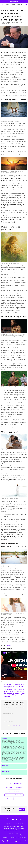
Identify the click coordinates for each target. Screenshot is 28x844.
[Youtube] (16, 841)
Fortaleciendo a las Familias (14, 795)
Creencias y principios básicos (8, 22)
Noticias (13, 4)
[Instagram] (2, 841)
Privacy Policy (14, 837)
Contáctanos (5, 837)
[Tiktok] (11, 841)
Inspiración (19, 4)
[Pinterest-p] (25, 841)
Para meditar (18, 783)
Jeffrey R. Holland (19, 22)
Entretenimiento (14, 791)
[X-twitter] (20, 841)
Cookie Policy (23, 837)
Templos (9, 798)
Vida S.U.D (19, 787)
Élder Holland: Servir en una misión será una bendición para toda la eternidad (14, 694)
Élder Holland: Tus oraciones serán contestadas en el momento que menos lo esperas (14, 686)
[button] (2, 5)
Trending (7, 4)
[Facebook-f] (7, 841)
